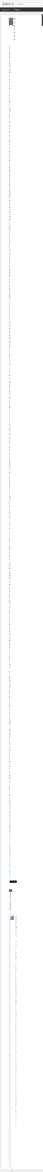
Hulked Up (14, 29)
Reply (16, 1120)
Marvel (10, 865)
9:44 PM (16, 941)
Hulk (9, 857)
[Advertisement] (23, 54)
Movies (10, 874)
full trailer (10, 521)
